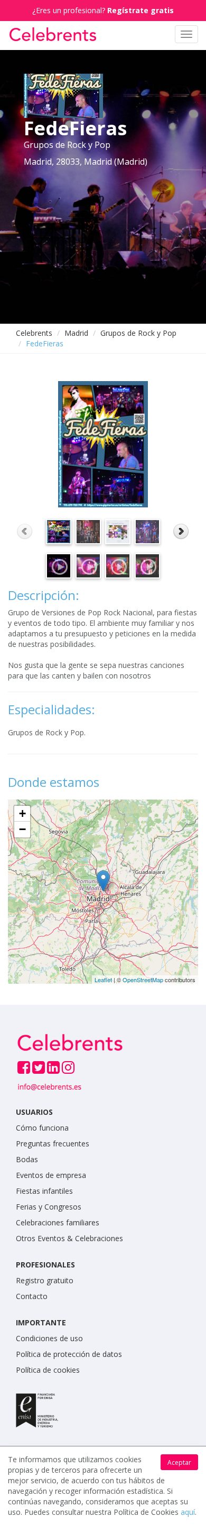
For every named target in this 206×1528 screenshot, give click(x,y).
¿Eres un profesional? (103, 10)
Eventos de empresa (51, 1175)
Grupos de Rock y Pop (138, 333)
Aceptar (179, 1462)
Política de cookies (48, 1370)
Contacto (32, 1296)
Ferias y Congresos (48, 1207)
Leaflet (103, 979)
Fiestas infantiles (44, 1191)
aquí (188, 1512)
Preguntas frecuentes (52, 1143)
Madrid (76, 333)
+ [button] (22, 813)
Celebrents (34, 333)
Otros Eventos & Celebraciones (69, 1238)
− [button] (22, 829)
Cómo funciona (42, 1128)
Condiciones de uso (49, 1338)
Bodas (27, 1159)
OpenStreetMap (143, 979)
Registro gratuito (44, 1280)
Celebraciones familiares (57, 1222)
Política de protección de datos (69, 1354)
